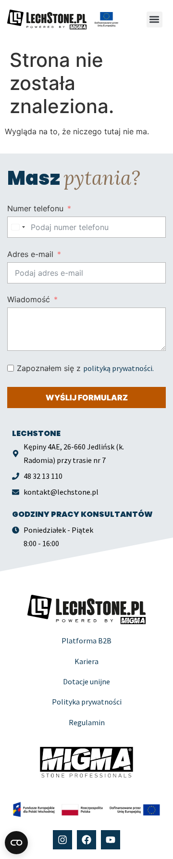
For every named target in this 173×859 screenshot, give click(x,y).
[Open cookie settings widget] (16, 842)
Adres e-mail (30, 254)
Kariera (86, 661)
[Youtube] (110, 839)
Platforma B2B (86, 640)
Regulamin (87, 722)
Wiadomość (28, 299)
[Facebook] (86, 839)
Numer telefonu (35, 208)
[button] (154, 19)
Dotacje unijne (86, 681)
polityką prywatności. (118, 368)
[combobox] (18, 227)
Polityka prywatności (87, 701)
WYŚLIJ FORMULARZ (87, 397)
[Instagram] (62, 839)
